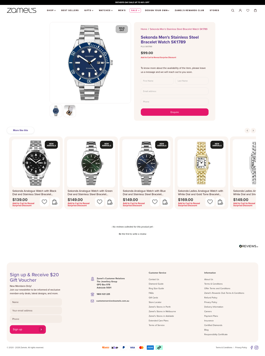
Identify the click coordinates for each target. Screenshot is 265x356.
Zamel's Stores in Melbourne (162, 311)
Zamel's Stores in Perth (160, 306)
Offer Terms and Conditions (217, 288)
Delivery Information (213, 306)
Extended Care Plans (159, 320)
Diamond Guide (156, 283)
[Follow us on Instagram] (256, 347)
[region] (132, 2)
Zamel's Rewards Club (189, 10)
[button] (132, 233)
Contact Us (154, 279)
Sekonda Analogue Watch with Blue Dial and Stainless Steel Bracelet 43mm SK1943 (144, 192)
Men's (122, 10)
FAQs (151, 293)
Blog (206, 329)
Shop (50, 10)
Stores (214, 10)
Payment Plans (211, 316)
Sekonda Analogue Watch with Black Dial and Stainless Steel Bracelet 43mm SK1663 (34, 192)
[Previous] (247, 130)
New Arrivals (51, 145)
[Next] (253, 130)
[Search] (233, 10)
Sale (134, 10)
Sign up (17, 329)
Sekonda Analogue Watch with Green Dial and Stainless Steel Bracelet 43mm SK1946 (90, 192)
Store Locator (155, 302)
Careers (208, 311)
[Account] (240, 10)
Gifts (87, 10)
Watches (105, 10)
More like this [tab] (20, 130)
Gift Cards (153, 297)
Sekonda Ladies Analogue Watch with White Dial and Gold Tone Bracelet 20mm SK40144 (200, 192)
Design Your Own (156, 10)
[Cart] (255, 10)
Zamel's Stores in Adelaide (161, 316)
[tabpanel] (132, 174)
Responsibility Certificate (216, 334)
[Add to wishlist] (44, 202)
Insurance (209, 320)
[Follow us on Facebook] (252, 347)
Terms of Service (157, 325)
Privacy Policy (210, 302)
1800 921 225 (103, 294)
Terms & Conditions (213, 283)
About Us (208, 279)
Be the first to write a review (132, 233)
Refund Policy (210, 297)
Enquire (175, 112)
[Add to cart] (54, 202)
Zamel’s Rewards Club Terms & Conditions (224, 293)
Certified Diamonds (213, 325)
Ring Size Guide (156, 288)
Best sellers (70, 10)
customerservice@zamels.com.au (112, 300)
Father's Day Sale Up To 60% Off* (132, 2)
